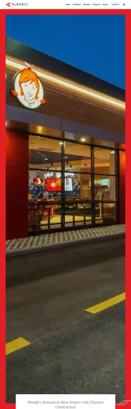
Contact (115, 4)
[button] (124, 4)
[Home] (17, 4)
